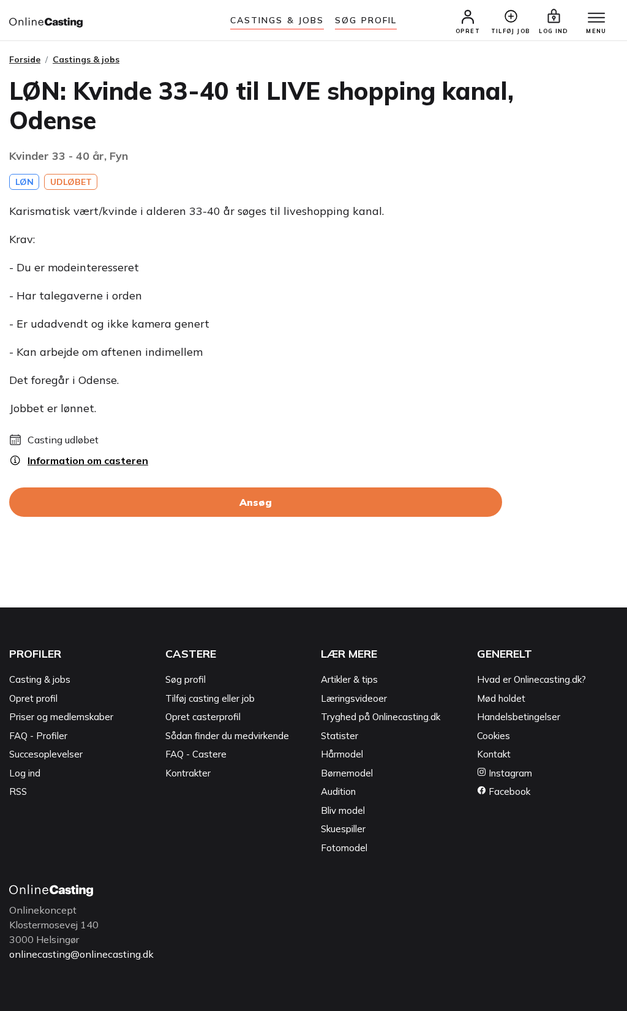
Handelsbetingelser (518, 717)
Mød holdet (501, 698)
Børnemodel (347, 773)
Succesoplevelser (46, 754)
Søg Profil (366, 20)
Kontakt (494, 754)
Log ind (24, 773)
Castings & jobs (277, 20)
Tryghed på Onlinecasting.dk (380, 717)
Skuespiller (343, 829)
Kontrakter (188, 773)
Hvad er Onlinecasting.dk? (531, 679)
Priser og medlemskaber (61, 717)
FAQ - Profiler (38, 736)
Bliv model (343, 810)
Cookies (493, 736)
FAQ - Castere (196, 754)
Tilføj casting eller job (210, 698)
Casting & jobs (39, 679)
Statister (339, 736)
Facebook (508, 791)
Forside (24, 59)
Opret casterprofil (203, 717)
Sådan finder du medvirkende (227, 736)
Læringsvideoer (354, 698)
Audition (338, 791)
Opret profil (33, 698)
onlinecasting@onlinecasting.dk (81, 954)
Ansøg (255, 502)
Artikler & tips (349, 679)
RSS (18, 791)
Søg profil (185, 679)
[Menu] (596, 18)
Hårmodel (342, 754)
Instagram (509, 773)
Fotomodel (344, 848)
